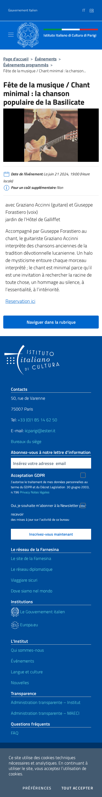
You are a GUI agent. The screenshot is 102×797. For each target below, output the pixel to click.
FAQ (14, 733)
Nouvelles (20, 682)
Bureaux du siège (26, 441)
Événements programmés (25, 65)
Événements (46, 59)
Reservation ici (20, 301)
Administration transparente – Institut (46, 702)
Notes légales (40, 492)
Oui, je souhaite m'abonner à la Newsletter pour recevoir (48, 506)
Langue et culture (27, 671)
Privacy (25, 492)
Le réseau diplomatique (31, 569)
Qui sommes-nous (27, 650)
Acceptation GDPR (28, 475)
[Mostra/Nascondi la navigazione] (11, 34)
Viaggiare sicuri (24, 580)
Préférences (37, 788)
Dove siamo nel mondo (31, 591)
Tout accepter (77, 788)
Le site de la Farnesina (31, 558)
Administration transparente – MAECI (45, 713)
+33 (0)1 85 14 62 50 (37, 419)
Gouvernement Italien (22, 10)
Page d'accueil (16, 59)
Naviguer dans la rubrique (51, 322)
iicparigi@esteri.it (40, 430)
